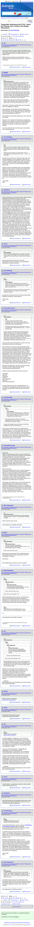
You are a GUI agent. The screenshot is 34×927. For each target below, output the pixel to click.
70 (20, 40)
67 (14, 40)
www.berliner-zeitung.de (9, 700)
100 (16, 36)
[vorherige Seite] (16, 38)
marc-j (5, 243)
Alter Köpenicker (8, 505)
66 (13, 40)
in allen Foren (21, 36)
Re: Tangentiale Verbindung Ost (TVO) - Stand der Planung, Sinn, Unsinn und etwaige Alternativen (16, 45)
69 (18, 40)
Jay (5, 631)
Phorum (9, 924)
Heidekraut (7, 190)
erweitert (30, 22)
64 (9, 40)
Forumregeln (26, 922)
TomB (5, 707)
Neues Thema (25, 34)
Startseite (3, 18)
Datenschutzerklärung (16, 922)
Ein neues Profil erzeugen (27, 1)
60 (1, 40)
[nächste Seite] (22, 40)
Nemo (5, 532)
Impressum (7, 922)
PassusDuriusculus (9, 308)
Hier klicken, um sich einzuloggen (10, 917)
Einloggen (16, 1)
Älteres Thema (16, 903)
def (4, 43)
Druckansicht (17, 906)
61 (3, 40)
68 (16, 40)
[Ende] (25, 40)
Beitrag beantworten (16, 67)
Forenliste (5, 34)
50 (14, 36)
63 (7, 40)
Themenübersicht (14, 34)
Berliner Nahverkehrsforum (13, 18)
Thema (22, 18)
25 (12, 36)
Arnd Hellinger (15, 30)
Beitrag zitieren (27, 67)
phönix (6, 691)
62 (5, 40)
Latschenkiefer (8, 397)
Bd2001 (6, 72)
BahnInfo (29, 924)
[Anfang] (14, 38)
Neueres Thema (6, 903)
